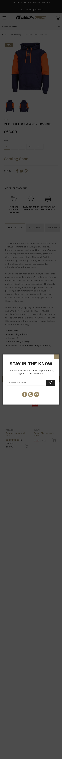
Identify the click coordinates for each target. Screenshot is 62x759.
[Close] (56, 356)
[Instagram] (30, 394)
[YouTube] (36, 394)
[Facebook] (24, 394)
